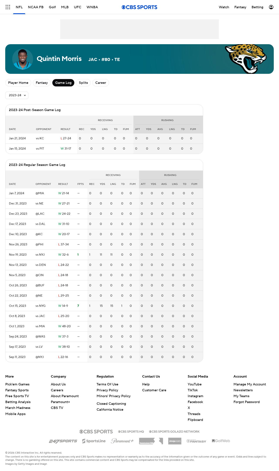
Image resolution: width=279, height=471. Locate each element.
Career (100, 83)
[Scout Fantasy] (197, 441)
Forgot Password (246, 402)
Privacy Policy (107, 390)
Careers (57, 390)
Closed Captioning (111, 404)
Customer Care (154, 390)
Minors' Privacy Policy (114, 396)
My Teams (241, 396)
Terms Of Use (107, 384)
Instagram (195, 396)
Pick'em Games (17, 384)
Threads (194, 414)
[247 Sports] (63, 440)
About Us (58, 384)
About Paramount (65, 396)
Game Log (63, 83)
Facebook (195, 402)
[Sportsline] (94, 440)
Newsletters (243, 390)
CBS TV (57, 408)
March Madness (17, 408)
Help (146, 384)
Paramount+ (60, 402)
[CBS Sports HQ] (131, 431)
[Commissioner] (151, 439)
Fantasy (42, 83)
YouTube (195, 384)
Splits (83, 83)
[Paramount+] (122, 440)
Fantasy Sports (17, 390)
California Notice (110, 409)
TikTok (193, 390)
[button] (8, 7)
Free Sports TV (17, 396)
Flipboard (195, 420)
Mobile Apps (15, 414)
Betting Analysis (18, 402)
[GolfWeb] (221, 441)
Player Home (18, 83)
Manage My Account (249, 384)
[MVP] (174, 439)
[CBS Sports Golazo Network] (174, 431)
